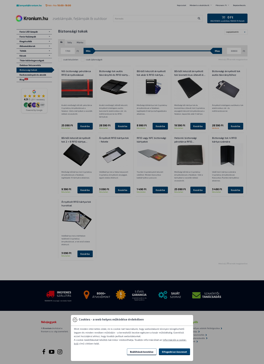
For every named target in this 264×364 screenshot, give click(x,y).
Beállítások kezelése (141, 351)
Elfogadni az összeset (174, 351)
